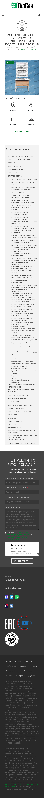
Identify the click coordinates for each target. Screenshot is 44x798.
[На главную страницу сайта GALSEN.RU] (22, 5)
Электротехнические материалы (20, 405)
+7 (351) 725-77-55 (15, 579)
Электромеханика (14, 166)
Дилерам (9, 675)
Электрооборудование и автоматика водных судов (22, 432)
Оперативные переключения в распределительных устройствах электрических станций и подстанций (24, 338)
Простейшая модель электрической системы (23, 372)
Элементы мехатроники (17, 408)
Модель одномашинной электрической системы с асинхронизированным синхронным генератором (24, 220)
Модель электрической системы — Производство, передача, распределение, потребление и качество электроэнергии (23, 312)
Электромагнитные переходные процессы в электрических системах (23, 362)
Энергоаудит (13, 418)
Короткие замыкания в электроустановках (19, 281)
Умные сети (12, 425)
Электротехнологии (15, 428)
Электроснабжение (15, 173)
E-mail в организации (16, 488)
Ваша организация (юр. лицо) (21, 478)
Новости (17, 671)
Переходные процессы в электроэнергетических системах (22, 201)
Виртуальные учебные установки (20, 156)
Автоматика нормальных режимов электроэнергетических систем (23, 241)
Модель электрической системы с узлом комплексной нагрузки (22, 305)
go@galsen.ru (13, 587)
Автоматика (12, 163)
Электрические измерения (17, 398)
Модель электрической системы (22, 343)
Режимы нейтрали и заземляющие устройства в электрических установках (24, 236)
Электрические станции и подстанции (24, 179)
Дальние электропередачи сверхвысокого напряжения (20, 196)
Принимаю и (19, 536)
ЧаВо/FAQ (33, 666)
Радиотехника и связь (16, 421)
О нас (8, 671)
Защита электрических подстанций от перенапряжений (23, 347)
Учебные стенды (21, 661)
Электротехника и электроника (19, 160)
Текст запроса (12, 507)
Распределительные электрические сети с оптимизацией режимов (23, 276)
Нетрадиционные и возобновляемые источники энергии (22, 386)
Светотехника (13, 415)
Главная (8, 661)
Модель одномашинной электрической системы (19, 213)
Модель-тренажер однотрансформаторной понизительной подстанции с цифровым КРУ (21, 379)
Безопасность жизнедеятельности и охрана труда (22, 391)
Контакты (28, 671)
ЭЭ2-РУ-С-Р (18, 358)
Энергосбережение (15, 402)
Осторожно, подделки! (25, 675)
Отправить (23, 561)
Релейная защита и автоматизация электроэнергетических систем (23, 188)
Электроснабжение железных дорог (21, 412)
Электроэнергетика (28, 50)
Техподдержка (20, 666)
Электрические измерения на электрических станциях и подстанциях (21, 207)
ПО (32, 661)
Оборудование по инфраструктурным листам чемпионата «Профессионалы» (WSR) (22, 438)
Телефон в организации (18, 497)
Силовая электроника (16, 169)
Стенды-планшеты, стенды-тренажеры (22, 443)
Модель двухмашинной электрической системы (19, 367)
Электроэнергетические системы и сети (23, 183)
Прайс (8, 666)
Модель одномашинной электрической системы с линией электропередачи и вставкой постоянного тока (22, 229)
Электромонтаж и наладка (18, 395)
